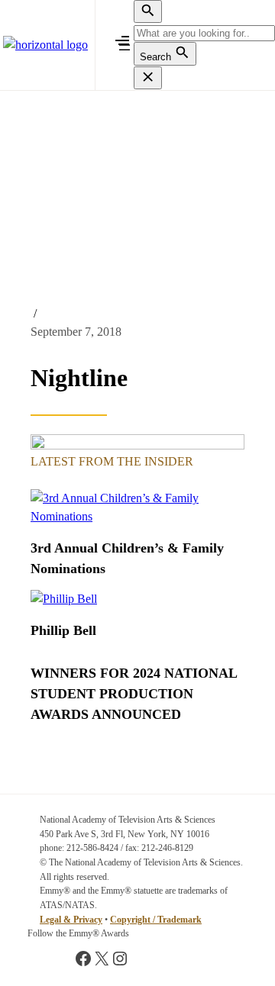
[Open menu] (124, 45)
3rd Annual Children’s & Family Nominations (127, 558)
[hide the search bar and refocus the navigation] (148, 77)
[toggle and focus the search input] (148, 11)
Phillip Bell (63, 630)
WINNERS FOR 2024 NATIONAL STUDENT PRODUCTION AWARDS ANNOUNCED (134, 693)
